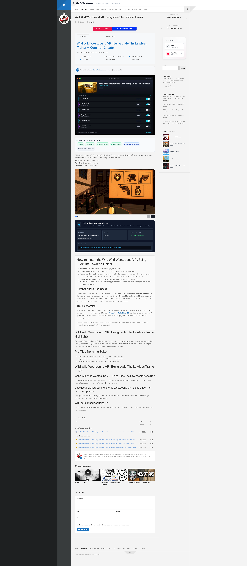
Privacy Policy (94, 9)
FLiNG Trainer (83, 3)
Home (77, 9)
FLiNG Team (166, 96)
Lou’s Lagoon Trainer (169, 82)
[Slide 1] (76, 216)
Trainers (83, 9)
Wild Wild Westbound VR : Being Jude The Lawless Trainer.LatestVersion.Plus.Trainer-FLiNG (107, 448)
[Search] (187, 9)
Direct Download (126, 28)
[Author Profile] (64, 19)
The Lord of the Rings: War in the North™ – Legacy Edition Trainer (174, 98)
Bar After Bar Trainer (169, 87)
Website (79, 518)
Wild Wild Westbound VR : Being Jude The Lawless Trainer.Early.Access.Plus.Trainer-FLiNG (106, 440)
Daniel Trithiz (97, 70)
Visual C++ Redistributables (119, 313)
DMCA (145, 9)
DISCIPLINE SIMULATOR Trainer (139, 483)
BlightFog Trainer (81, 483)
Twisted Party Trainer (169, 85)
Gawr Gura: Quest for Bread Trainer (173, 78)
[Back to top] (130, 552)
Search (165, 65)
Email (118, 511)
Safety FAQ (122, 9)
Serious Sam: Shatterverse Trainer (173, 80)
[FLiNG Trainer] (64, 5)
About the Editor (134, 9)
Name (79, 511)
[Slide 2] (77, 216)
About (103, 9)
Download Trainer (102, 29)
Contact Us (112, 9)
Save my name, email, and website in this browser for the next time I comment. (104, 525)
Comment (80, 498)
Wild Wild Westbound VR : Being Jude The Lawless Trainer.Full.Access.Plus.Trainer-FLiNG (106, 432)
